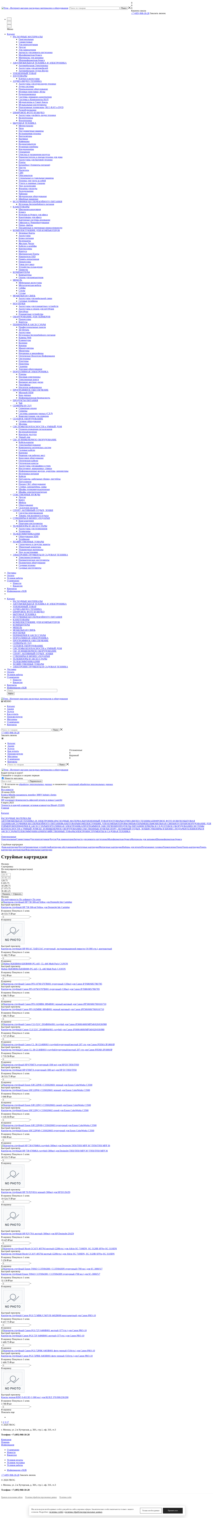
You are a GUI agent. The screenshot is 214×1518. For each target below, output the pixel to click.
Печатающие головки (152, 847)
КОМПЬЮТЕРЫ (21, 625)
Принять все (173, 1510)
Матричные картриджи (110, 847)
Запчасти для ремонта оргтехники (91, 839)
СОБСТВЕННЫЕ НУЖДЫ (95, 829)
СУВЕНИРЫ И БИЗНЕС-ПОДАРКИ (31, 656)
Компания (6, 1439)
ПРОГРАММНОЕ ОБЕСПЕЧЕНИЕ (30, 640)
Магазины (12, 719)
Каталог (11, 34)
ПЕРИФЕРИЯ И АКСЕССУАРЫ (29, 635)
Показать (6, 894)
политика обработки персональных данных (83, 1512)
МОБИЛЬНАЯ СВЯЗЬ (24, 630)
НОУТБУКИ (19, 632)
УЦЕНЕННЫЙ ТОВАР (24, 606)
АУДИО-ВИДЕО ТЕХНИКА (27, 609)
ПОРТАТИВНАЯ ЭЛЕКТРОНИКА (30, 638)
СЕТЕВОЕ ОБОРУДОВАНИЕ (28, 646)
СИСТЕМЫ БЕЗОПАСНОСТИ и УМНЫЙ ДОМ (37, 648)
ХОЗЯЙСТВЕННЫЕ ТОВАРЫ (28, 664)
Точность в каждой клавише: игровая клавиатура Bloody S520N (33, 805)
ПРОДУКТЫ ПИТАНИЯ (130, 826)
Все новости (7, 789)
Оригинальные (8, 839)
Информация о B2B (17, 591)
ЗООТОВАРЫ (115, 821)
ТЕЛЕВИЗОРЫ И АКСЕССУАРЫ (30, 659)
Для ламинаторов (65, 839)
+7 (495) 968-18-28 (140, 13)
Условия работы (15, 578)
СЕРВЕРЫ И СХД (22, 643)
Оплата (10, 575)
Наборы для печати (131, 847)
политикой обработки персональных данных (90, 784)
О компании (13, 580)
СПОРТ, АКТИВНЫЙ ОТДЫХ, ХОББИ (33, 653)
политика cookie (56, 1512)
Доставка (11, 573)
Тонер (179, 847)
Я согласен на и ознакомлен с (59, 784)
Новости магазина (13, 778)
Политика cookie (65, 1497)
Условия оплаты (15, 1460)
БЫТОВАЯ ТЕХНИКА (24, 614)
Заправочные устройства (37, 847)
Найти (10, 693)
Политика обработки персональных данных (41, 1497)
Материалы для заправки (143, 839)
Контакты (12, 588)
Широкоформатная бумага (169, 839)
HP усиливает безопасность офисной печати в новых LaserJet (31, 800)
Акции (10, 709)
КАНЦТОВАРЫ (21, 619)
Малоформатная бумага (119, 839)
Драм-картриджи (9, 847)
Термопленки (169, 847)
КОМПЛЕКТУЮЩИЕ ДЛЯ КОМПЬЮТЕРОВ (36, 622)
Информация (7, 1445)
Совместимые (23, 839)
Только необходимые (151, 1510)
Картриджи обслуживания (63, 847)
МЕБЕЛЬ (17, 627)
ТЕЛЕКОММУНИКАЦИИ (26, 661)
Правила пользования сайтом (12, 1497)
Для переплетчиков (39, 839)
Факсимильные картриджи (38, 849)
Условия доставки (16, 1462)
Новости (17, 583)
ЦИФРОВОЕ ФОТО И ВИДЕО (29, 612)
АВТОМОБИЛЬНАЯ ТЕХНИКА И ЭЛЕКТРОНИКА (40, 604)
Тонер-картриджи (191, 847)
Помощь (5, 1442)
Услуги (10, 711)
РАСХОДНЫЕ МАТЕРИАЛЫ (28, 601)
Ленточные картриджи (87, 847)
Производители (15, 716)
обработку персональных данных (35, 784)
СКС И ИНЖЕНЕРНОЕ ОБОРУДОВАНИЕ (34, 651)
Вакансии (18, 586)
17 (7, 1422)
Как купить (12, 714)
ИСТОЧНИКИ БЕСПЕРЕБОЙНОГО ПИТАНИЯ (37, 617)
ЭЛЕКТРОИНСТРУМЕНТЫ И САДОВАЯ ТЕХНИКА (40, 666)
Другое (52, 839)
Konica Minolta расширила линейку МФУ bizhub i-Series (28, 795)
